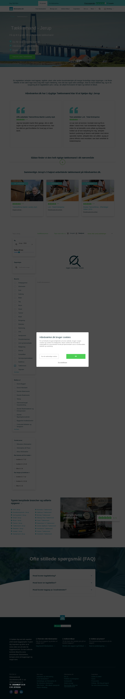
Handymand (22, 335)
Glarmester (21, 286)
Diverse (20, 350)
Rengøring (21, 320)
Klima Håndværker (22, 451)
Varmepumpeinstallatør (25, 358)
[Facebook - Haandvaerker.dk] (11, 692)
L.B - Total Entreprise (91, 117)
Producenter (95, 681)
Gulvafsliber (22, 354)
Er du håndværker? (43, 678)
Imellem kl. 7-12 (21, 459)
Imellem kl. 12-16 (21, 464)
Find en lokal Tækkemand (22, 56)
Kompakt (71, 233)
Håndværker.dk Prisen (23, 448)
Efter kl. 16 (19, 468)
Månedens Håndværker (24, 444)
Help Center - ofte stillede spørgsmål (48, 685)
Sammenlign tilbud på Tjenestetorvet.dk (70, 685)
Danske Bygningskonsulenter (23, 416)
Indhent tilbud (65, 9)
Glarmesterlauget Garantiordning (22, 404)
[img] (99, 9)
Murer (20, 305)
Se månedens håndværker (45, 683)
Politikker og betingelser (71, 678)
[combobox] (24, 244)
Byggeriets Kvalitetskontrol (25, 420)
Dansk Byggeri (21, 384)
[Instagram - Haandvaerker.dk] (17, 692)
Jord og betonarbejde (25, 343)
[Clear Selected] (32, 244)
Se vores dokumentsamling (99, 685)
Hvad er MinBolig (42, 687)
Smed (20, 309)
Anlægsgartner (22, 282)
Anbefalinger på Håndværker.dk (46, 681)
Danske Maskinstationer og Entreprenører (25, 410)
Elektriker (21, 324)
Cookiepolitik (68, 681)
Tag (19, 301)
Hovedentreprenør (24, 339)
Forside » (12, 16)
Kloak (20, 316)
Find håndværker (41, 9)
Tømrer (20, 313)
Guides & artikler (96, 676)
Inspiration (76, 9)
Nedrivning (21, 328)
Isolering (21, 294)
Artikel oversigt (68, 683)
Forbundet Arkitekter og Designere (24, 425)
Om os (86, 9)
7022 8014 (16, 685)
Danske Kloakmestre (23, 395)
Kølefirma (21, 362)
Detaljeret (80, 233)
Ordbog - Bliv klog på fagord (100, 683)
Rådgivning (21, 347)
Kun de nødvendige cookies (49, 356)
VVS (19, 331)
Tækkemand (22, 365)
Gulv (19, 290)
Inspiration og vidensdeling (45, 676)
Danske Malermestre (23, 391)
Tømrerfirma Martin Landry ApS (42, 117)
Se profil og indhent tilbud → (73, 524)
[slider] (24, 252)
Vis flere (16, 372)
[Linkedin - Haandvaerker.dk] (22, 692)
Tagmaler (21, 369)
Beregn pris (53, 9)
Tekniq (19, 399)
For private (43, 3)
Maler (20, 298)
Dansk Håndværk (22, 387)
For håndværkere (54, 3)
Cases (93, 678)
